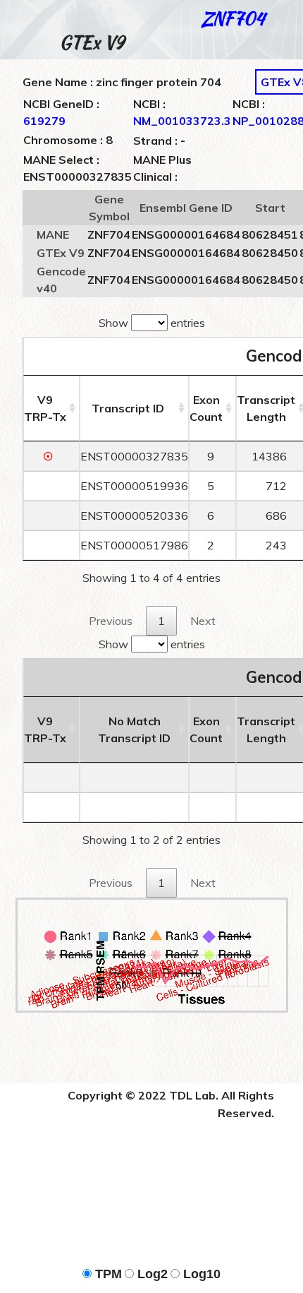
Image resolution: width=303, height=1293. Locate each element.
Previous (110, 621)
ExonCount (206, 408)
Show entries (152, 323)
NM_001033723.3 (182, 121)
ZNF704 (233, 18)
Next (203, 621)
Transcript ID (128, 408)
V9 (45, 408)
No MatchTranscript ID (134, 729)
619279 (44, 121)
